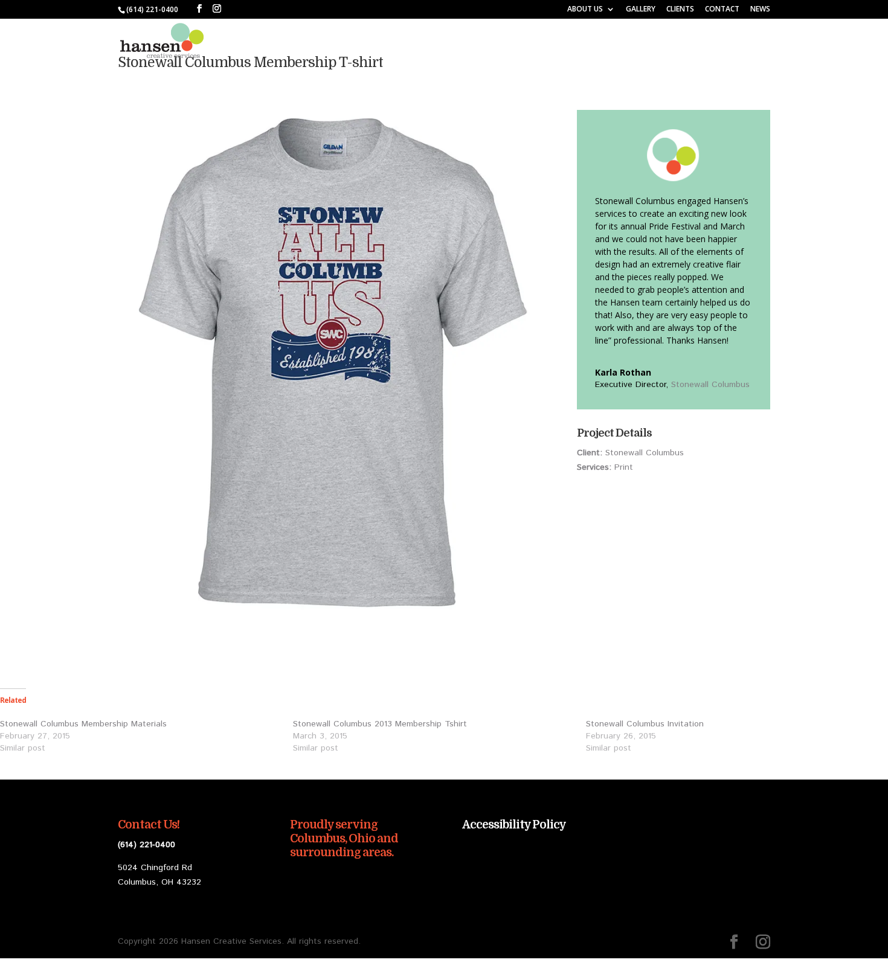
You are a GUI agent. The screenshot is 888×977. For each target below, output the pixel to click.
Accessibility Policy (514, 824)
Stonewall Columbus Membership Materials (83, 724)
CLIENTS (680, 9)
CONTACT (722, 9)
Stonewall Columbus (710, 385)
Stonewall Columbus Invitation (645, 724)
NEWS (760, 9)
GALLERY (640, 9)
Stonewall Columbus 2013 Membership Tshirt (380, 724)
